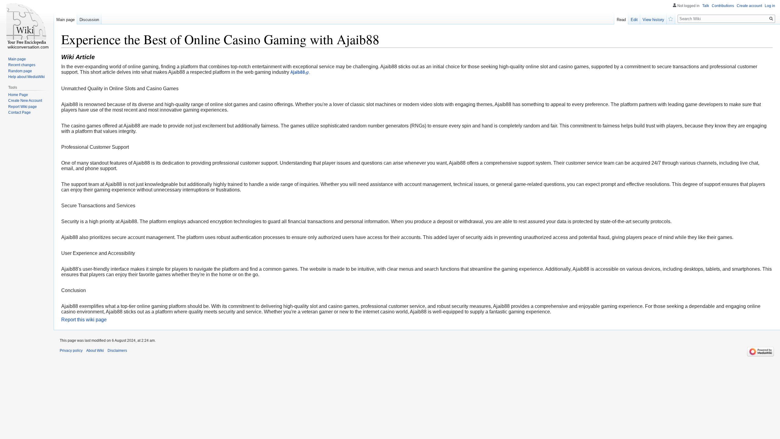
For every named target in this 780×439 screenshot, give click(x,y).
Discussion (89, 19)
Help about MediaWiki (26, 77)
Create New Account (25, 100)
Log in (770, 6)
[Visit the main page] (26, 24)
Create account (749, 6)
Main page (65, 19)
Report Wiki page (22, 107)
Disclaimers (117, 350)
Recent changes (21, 65)
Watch (671, 18)
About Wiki (95, 350)
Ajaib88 (297, 72)
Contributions (723, 6)
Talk (705, 6)
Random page (20, 71)
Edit (634, 19)
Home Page (18, 95)
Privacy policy (71, 350)
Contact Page (19, 112)
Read (621, 19)
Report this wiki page (84, 319)
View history (653, 19)
